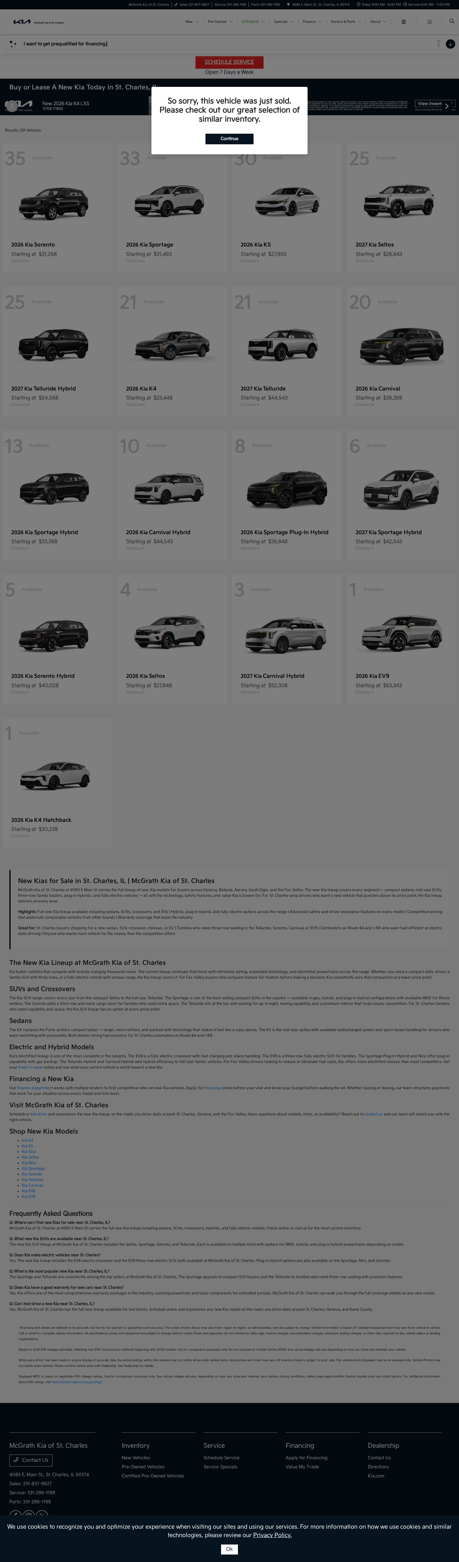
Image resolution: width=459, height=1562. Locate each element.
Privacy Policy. (272, 1535)
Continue (229, 138)
